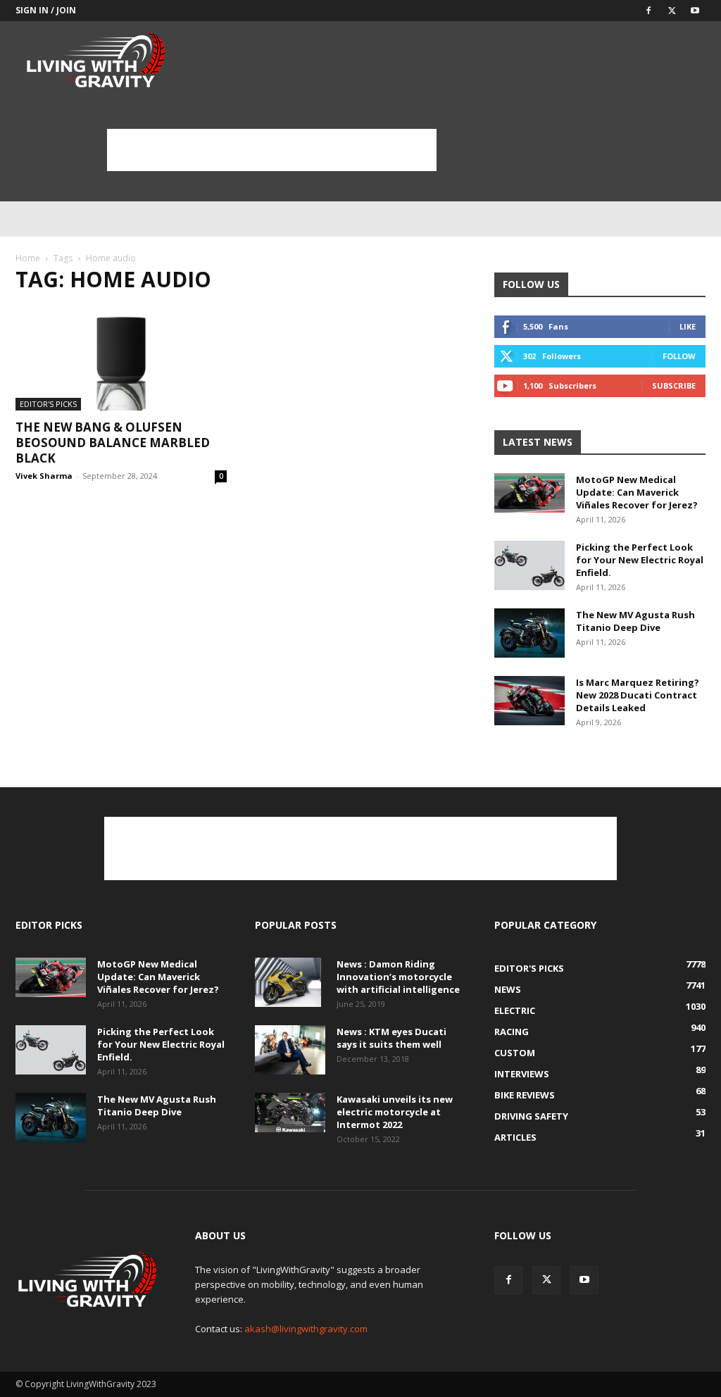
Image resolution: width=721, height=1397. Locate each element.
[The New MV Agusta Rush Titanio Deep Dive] (529, 633)
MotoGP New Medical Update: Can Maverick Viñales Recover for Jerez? (637, 492)
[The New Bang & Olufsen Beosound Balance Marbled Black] (121, 358)
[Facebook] (648, 10)
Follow (679, 356)
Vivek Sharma (44, 475)
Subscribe (674, 385)
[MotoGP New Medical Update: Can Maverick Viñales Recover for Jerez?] (529, 493)
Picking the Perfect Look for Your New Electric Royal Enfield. (639, 560)
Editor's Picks (48, 404)
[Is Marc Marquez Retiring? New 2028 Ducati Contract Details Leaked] (529, 700)
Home (27, 258)
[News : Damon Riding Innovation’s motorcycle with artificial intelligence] (288, 982)
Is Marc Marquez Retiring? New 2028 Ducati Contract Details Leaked (637, 695)
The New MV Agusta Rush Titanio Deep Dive (635, 621)
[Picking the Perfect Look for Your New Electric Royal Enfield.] (529, 565)
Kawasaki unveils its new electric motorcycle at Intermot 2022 (395, 1112)
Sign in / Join (45, 10)
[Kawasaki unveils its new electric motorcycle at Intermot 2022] (290, 1112)
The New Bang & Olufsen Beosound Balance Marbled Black (112, 442)
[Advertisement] (272, 150)
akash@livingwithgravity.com (306, 1328)
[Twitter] (671, 10)
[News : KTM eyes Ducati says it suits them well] (290, 1050)
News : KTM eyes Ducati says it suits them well (391, 1038)
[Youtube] (695, 10)
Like (687, 326)
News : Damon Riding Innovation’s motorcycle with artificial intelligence (398, 977)
